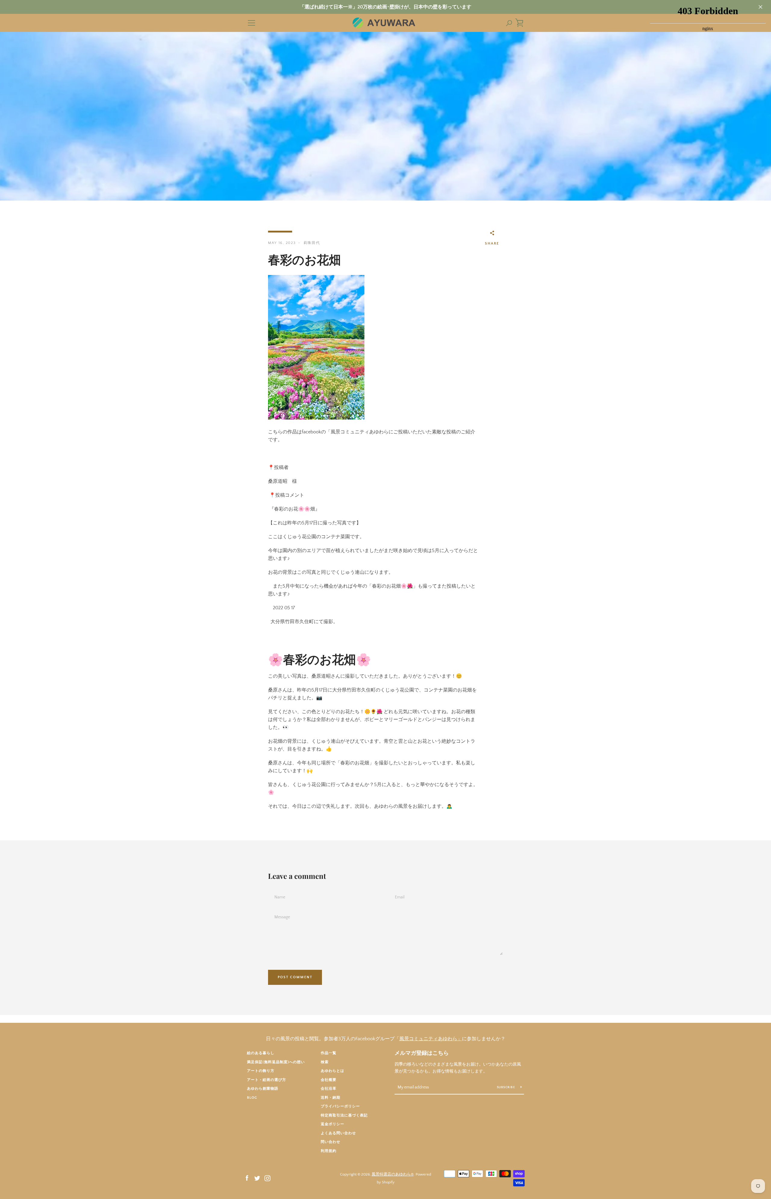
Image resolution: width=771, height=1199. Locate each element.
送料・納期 (330, 1098)
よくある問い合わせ (338, 1133)
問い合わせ (330, 1142)
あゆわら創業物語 (262, 1089)
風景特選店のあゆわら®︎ (393, 1174)
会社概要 (328, 1080)
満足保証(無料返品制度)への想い (276, 1062)
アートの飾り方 (260, 1071)
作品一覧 (328, 1053)
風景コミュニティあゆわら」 (430, 1038)
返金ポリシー (332, 1124)
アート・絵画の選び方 (266, 1080)
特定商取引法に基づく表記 (344, 1115)
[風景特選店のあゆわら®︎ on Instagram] (267, 1178)
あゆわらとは (332, 1071)
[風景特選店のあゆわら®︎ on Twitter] (257, 1178)
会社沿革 (328, 1089)
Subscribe (506, 1087)
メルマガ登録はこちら (422, 1053)
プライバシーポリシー (340, 1106)
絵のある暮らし (260, 1053)
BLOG (252, 1098)
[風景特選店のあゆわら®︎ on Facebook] (247, 1178)
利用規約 (328, 1151)
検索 (325, 1062)
